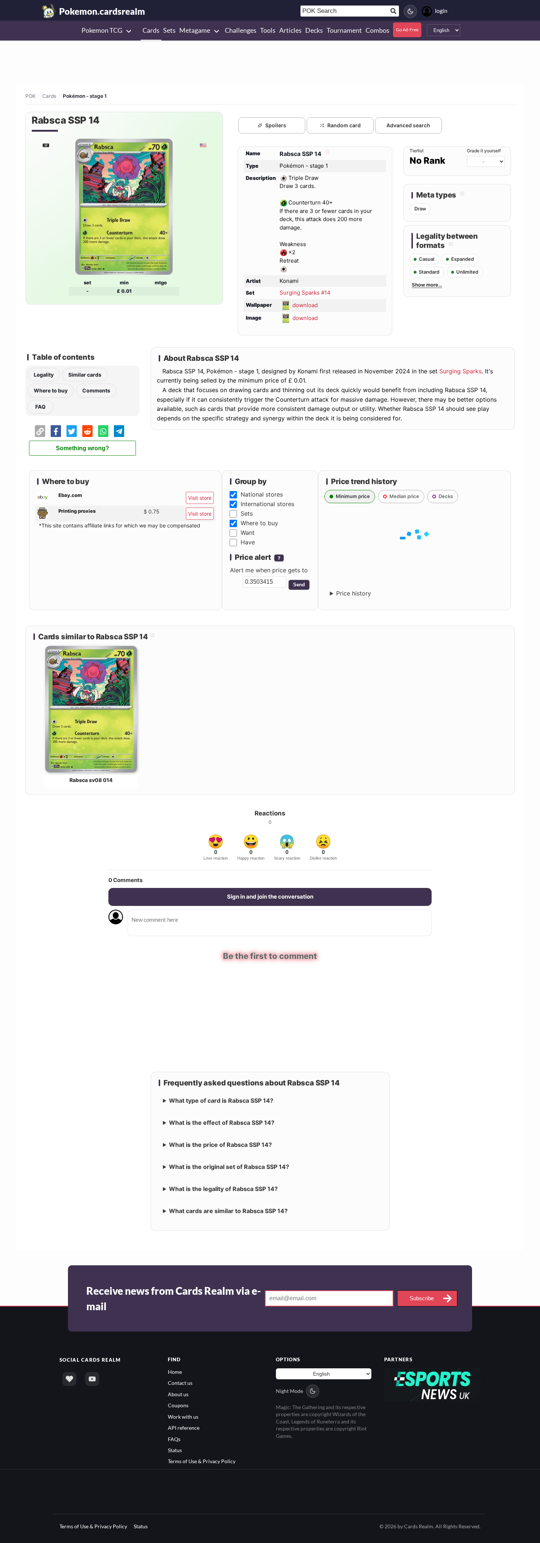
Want (248, 532)
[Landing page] (48, 11)
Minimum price (353, 496)
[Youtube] (92, 1378)
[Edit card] (326, 153)
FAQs (174, 1438)
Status (175, 1449)
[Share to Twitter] (71, 431)
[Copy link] (40, 431)
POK (30, 96)
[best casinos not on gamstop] (432, 1383)
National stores (262, 494)
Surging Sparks (460, 371)
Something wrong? (82, 448)
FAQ (40, 406)
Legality (44, 374)
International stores (267, 504)
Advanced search (408, 125)
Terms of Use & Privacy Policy (201, 1460)
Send (299, 584)
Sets (247, 513)
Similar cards (84, 374)
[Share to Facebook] (56, 431)
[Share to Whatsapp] (103, 431)
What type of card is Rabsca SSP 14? (221, 1099)
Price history (353, 593)
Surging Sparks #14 (305, 292)
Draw (420, 208)
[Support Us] (69, 1378)
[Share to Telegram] (119, 431)
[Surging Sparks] (45, 145)
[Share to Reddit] (87, 431)
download (305, 304)
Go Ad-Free (407, 29)
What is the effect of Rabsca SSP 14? (221, 1121)
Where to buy (51, 390)
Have (248, 542)
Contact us (180, 1382)
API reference (183, 1426)
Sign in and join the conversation (270, 896)
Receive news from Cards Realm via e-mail (173, 1297)
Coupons (178, 1404)
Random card (344, 125)
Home (175, 1371)
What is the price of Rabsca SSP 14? (220, 1143)
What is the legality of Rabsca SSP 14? (223, 1187)
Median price (404, 496)
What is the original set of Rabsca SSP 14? (229, 1165)
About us (178, 1393)
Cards (49, 96)
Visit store (200, 498)
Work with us (183, 1415)
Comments (96, 390)
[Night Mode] (410, 11)
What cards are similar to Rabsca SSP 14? (228, 1209)
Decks (446, 496)
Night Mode (289, 1390)
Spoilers (275, 125)
